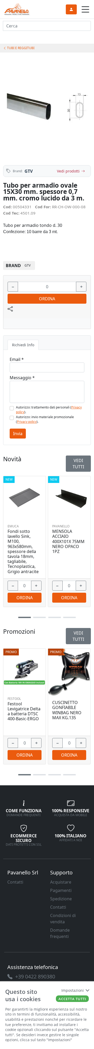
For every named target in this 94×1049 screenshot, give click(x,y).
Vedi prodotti (68, 171)
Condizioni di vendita (63, 919)
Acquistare (60, 882)
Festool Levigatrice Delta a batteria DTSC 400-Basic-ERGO (24, 711)
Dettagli (25, 667)
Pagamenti (61, 890)
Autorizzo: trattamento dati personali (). (49, 409)
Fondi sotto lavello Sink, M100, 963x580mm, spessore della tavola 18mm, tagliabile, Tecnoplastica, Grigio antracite (23, 551)
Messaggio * (22, 378)
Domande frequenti (60, 933)
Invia (17, 433)
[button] (24, 774)
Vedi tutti (78, 636)
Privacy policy (27, 421)
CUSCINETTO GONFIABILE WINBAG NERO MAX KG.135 (66, 710)
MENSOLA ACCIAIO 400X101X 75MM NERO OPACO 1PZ (68, 541)
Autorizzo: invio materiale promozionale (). (45, 419)
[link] (17, 9)
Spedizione (61, 899)
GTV (29, 171)
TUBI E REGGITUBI (20, 48)
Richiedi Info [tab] (23, 344)
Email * (17, 359)
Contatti (15, 882)
